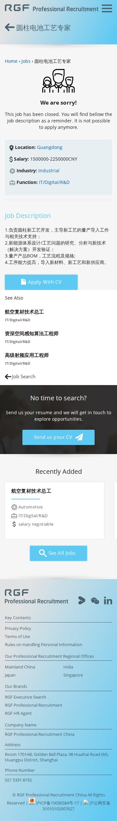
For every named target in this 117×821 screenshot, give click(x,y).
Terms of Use (17, 636)
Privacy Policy (18, 628)
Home (11, 61)
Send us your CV (54, 437)
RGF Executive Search (25, 697)
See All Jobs (61, 553)
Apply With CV (43, 282)
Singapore (73, 675)
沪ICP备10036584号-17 (58, 803)
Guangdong (49, 147)
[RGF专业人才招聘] (51, 8)
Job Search (23, 376)
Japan (10, 675)
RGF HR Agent (18, 713)
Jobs (26, 61)
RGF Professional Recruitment (33, 705)
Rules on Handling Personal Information (43, 644)
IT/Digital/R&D (54, 182)
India (68, 667)
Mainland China (20, 667)
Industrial (48, 170)
